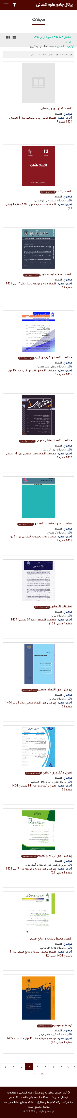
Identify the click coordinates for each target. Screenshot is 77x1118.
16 (12, 1067)
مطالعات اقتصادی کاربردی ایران (45, 357)
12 (44, 1067)
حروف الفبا (50, 46)
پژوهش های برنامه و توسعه (47, 855)
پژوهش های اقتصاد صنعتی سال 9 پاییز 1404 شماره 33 (38, 705)
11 (52, 1067)
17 (4, 1067)
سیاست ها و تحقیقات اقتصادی (45, 523)
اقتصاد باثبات (56, 191)
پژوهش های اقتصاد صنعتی (47, 689)
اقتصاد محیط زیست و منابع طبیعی (50, 938)
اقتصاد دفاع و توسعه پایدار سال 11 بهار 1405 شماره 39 (39, 285)
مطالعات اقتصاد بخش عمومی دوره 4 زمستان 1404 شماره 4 (39, 455)
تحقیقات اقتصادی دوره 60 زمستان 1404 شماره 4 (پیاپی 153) (41, 622)
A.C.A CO (29, 1111)
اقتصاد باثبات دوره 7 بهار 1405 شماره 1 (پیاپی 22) (38, 206)
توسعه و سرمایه (55, 1025)
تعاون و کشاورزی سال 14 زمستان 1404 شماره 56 (41, 788)
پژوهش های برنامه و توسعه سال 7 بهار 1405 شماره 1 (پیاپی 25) (39, 871)
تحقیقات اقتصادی (53, 606)
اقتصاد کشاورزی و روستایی (56, 108)
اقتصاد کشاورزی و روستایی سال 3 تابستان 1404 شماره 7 (40, 120)
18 (42, 1074)
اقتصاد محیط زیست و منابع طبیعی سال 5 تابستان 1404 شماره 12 (40, 954)
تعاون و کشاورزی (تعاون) (49, 772)
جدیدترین (35, 46)
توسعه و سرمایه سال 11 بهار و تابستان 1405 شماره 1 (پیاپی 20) (39, 1040)
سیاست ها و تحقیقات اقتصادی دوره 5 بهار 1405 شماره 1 (40, 538)
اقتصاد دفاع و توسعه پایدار (48, 274)
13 (36, 1067)
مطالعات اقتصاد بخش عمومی (46, 440)
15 (20, 1067)
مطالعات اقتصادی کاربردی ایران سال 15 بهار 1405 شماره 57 (40, 372)
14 (28, 1067)
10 (60, 1067)
